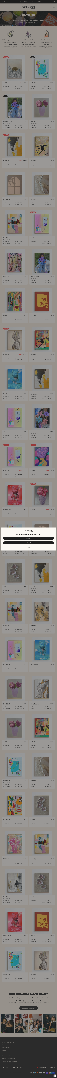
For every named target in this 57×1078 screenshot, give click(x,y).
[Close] (54, 529)
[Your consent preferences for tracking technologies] (55, 1076)
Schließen (28, 547)
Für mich (28, 538)
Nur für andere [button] (28, 543)
